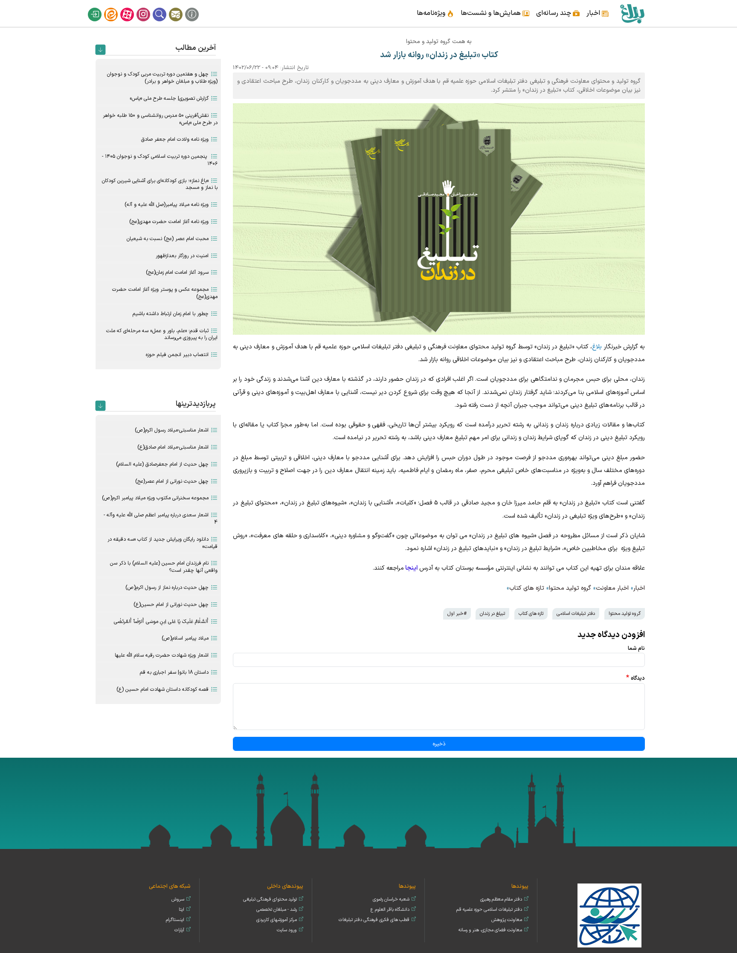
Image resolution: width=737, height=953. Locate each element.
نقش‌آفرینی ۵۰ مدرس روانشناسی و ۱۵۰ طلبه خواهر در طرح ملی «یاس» (160, 119)
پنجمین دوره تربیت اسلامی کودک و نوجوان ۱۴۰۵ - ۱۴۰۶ (160, 160)
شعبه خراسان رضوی (391, 899)
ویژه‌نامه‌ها (431, 13)
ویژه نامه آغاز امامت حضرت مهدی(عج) (169, 222)
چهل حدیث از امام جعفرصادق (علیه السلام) (162, 464)
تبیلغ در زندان (492, 613)
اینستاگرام (149, 7)
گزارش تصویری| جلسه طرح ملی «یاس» (169, 98)
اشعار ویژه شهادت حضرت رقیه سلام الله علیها (162, 655)
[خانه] (632, 13)
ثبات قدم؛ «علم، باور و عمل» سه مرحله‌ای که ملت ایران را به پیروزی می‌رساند (162, 334)
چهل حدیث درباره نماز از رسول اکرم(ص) (167, 587)
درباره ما (197, 7)
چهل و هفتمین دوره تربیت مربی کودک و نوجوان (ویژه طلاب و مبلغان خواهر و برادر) (162, 77)
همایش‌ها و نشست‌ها (491, 13)
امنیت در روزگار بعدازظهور (182, 256)
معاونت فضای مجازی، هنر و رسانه (490, 930)
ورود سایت (287, 930)
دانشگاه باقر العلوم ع (390, 909)
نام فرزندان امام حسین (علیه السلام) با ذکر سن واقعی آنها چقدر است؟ (164, 566)
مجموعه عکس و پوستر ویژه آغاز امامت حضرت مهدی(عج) (165, 293)
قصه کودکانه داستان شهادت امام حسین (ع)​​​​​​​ (162, 689)
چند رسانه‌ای (553, 13)
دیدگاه (638, 678)
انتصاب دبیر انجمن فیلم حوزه (177, 355)
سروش (177, 899)
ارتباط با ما (181, 7)
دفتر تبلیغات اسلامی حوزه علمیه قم (489, 909)
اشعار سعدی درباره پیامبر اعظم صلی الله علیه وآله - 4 (161, 518)
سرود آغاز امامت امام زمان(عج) (177, 272)
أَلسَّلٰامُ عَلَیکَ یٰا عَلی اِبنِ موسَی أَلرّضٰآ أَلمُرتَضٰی (161, 622)
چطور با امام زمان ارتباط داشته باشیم (171, 314)
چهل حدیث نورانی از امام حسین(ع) (171, 604)
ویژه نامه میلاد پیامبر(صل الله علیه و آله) (167, 205)
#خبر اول (457, 613)
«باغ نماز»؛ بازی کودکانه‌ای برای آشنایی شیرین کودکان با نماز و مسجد (160, 184)
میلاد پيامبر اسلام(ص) (185, 638)
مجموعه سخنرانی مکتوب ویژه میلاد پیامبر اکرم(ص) (155, 498)
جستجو (165, 7)
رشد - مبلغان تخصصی (276, 909)
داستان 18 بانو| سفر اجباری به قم (174, 672)
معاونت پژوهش (506, 920)
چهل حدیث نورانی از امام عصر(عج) (172, 481)
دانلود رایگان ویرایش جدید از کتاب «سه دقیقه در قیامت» (162, 543)
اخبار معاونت (612, 588)
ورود (100, 7)
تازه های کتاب (526, 588)
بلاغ (597, 346)
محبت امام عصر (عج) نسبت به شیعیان (168, 239)
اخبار (593, 13)
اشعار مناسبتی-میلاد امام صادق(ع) (173, 447)
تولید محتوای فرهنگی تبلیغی (270, 899)
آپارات (133, 7)
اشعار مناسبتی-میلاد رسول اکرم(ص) (172, 430)
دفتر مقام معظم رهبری (501, 899)
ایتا (116, 7)
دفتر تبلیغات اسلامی (576, 613)
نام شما (636, 648)
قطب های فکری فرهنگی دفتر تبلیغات (374, 920)
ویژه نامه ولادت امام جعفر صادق (175, 139)
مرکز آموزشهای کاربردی (276, 920)
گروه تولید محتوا (570, 588)
